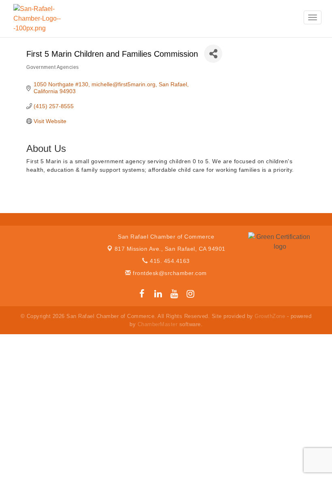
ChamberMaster (158, 324)
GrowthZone (270, 316)
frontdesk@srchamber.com (169, 273)
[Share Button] (213, 54)
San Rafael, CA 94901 (170, 248)
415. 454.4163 (169, 261)
